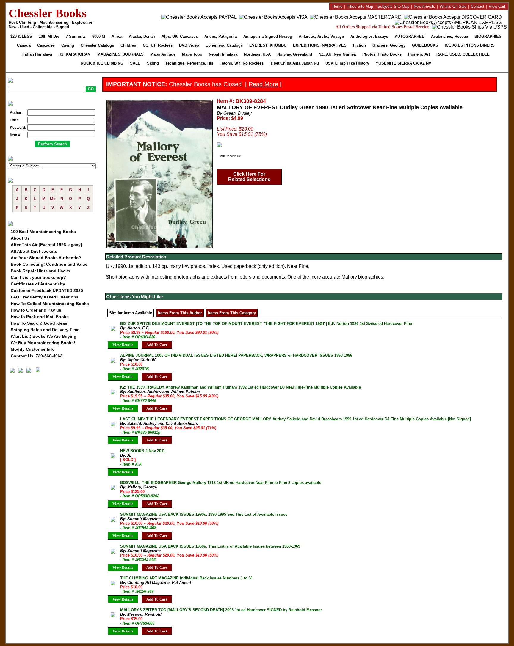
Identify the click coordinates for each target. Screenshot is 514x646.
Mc (52, 199)
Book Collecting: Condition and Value (49, 264)
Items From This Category (232, 313)
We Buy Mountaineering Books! (43, 342)
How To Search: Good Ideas (39, 323)
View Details (122, 344)
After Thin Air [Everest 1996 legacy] (46, 244)
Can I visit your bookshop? (38, 277)
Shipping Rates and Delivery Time (45, 329)
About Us (20, 238)
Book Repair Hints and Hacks (40, 270)
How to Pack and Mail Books (40, 316)
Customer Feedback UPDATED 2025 (47, 290)
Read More (263, 84)
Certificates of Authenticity (38, 284)
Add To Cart (156, 344)
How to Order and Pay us (36, 310)
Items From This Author (180, 313)
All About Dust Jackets (34, 251)
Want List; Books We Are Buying (43, 336)
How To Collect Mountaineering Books (50, 303)
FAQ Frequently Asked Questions (45, 297)
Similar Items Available (130, 313)
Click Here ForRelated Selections (249, 177)
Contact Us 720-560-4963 (36, 355)
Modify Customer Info (33, 349)
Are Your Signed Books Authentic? (46, 257)
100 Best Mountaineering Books (43, 231)
